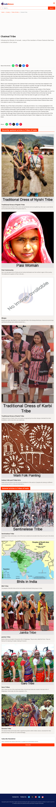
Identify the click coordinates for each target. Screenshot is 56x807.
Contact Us (15, 797)
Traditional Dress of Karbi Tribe (13, 416)
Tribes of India (15, 12)
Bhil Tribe (5, 586)
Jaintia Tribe (6, 637)
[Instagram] (42, 797)
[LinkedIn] (39, 797)
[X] (32, 797)
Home (2, 12)
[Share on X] (20, 65)
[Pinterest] (36, 797)
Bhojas (4, 318)
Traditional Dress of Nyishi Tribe (13, 205)
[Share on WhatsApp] (13, 65)
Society (8, 12)
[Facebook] (29, 797)
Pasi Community (7, 270)
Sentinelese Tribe (8, 534)
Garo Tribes (6, 687)
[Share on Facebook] (23, 65)
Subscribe (28, 744)
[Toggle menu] (54, 3)
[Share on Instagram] (16, 65)
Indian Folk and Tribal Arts (11, 480)
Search (51, 8)
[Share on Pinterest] (27, 65)
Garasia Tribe (6, 728)
